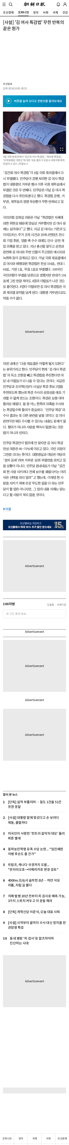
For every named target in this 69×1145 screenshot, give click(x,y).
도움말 (50, 604)
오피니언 (7, 1138)
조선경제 (62, 1138)
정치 (21, 1138)
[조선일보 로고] (34, 4)
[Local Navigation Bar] (4, 4)
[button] (4, 4)
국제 (34, 1138)
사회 (48, 1138)
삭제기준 (61, 604)
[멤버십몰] (34, 525)
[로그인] (65, 4)
